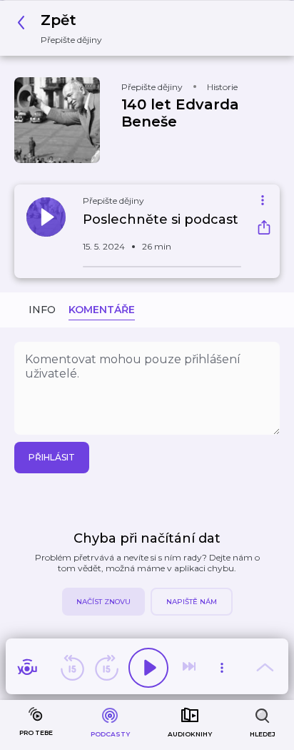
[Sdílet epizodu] (264, 229)
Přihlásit (52, 457)
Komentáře (102, 309)
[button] (63, 28)
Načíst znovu (103, 601)
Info (42, 309)
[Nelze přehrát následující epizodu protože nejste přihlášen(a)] (190, 668)
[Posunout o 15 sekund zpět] (72, 668)
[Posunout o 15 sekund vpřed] (106, 668)
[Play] (148, 668)
